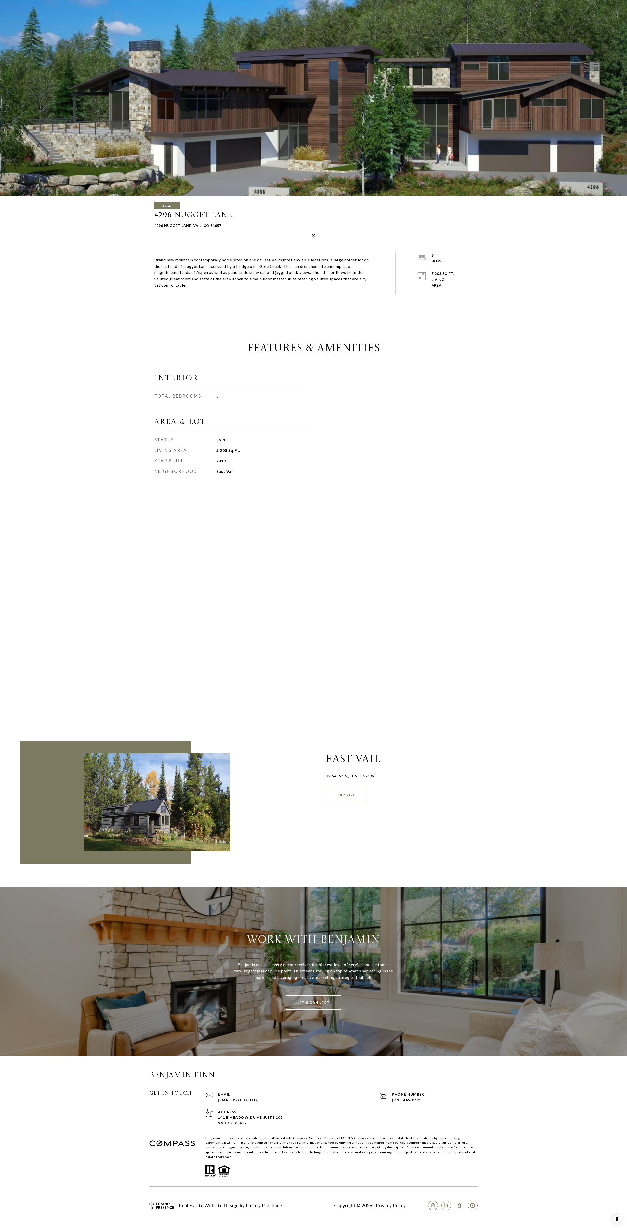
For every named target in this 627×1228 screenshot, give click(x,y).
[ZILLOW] (459, 1205)
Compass (316, 1138)
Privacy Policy (391, 1205)
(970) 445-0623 (406, 1100)
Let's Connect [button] (313, 1002)
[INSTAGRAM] (433, 1205)
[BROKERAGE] (473, 1205)
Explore (346, 795)
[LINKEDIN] (446, 1205)
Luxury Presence (264, 1205)
